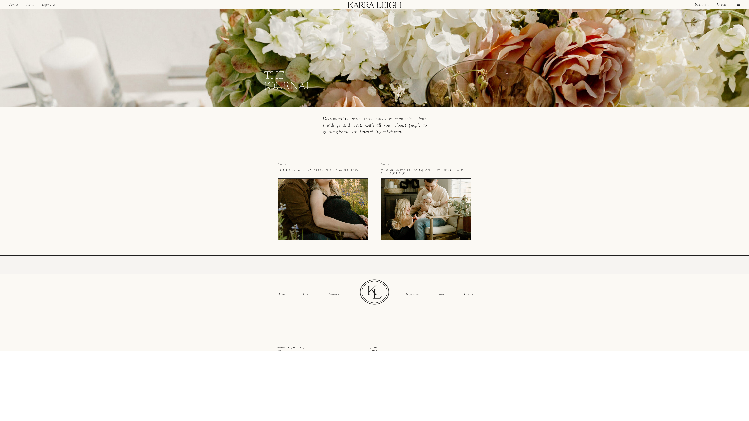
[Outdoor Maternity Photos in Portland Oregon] (323, 209)
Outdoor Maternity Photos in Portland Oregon (318, 170)
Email (374, 350)
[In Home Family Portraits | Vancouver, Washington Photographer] (426, 209)
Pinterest (378, 348)
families (283, 164)
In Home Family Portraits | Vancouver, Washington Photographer (422, 171)
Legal (279, 350)
